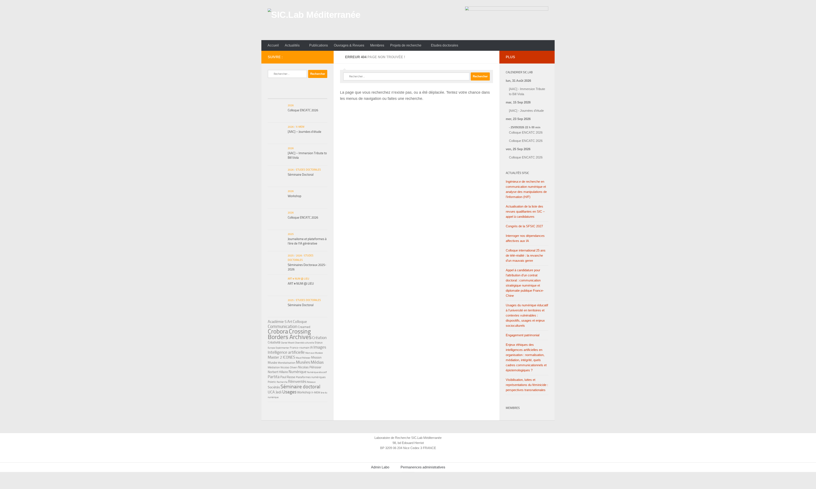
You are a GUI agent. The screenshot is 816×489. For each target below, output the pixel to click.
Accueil (273, 45)
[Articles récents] (278, 94)
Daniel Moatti (288, 342)
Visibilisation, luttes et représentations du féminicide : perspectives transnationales (527, 385)
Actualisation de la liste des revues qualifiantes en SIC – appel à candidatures (525, 211)
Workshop (294, 196)
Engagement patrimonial (522, 335)
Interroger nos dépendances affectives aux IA (525, 238)
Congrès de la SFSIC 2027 (524, 226)
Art (289, 321)
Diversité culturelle (304, 342)
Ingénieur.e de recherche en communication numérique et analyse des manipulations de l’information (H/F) (526, 189)
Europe (271, 347)
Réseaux (311, 382)
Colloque (300, 321)
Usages (289, 392)
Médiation (274, 367)
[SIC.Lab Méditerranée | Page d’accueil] (314, 20)
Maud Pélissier (303, 357)
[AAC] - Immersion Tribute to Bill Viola (527, 91)
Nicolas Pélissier (310, 367)
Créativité (274, 342)
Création (319, 337)
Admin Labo (380, 467)
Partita (274, 376)
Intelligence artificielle (286, 352)
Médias (317, 362)
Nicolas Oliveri (289, 367)
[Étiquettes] (317, 94)
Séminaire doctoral (300, 386)
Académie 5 (277, 321)
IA (311, 347)
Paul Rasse (287, 377)
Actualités (292, 45)
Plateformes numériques (311, 377)
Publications (318, 45)
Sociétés (274, 387)
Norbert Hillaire (278, 372)
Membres (377, 45)
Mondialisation (286, 362)
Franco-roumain (299, 347)
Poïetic (272, 381)
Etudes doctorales (444, 45)
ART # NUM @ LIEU (298, 278)
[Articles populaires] (297, 94)
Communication (282, 326)
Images (319, 347)
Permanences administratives (423, 467)
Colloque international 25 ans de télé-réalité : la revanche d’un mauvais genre (525, 255)
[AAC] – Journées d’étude (304, 132)
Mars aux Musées (314, 353)
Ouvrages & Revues (349, 45)
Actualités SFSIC (517, 173)
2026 (291, 105)
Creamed (304, 327)
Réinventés (297, 381)
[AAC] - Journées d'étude (526, 110)
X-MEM (300, 126)
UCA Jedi (275, 392)
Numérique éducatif (317, 372)
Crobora (278, 331)
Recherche (282, 382)
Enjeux (319, 342)
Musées (303, 362)
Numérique (297, 371)
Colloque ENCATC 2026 (303, 110)
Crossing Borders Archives (290, 334)
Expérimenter (282, 347)
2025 (291, 234)
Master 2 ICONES (281, 357)
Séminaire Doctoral (300, 175)
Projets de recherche (405, 45)
